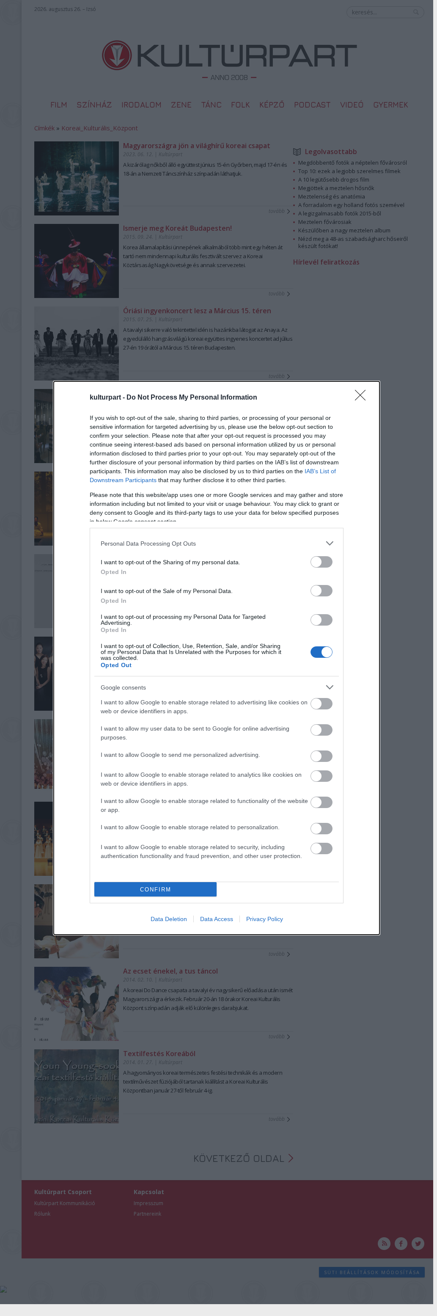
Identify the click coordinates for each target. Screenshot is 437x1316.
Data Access (216, 919)
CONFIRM (155, 889)
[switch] (322, 562)
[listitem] (217, 543)
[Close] (363, 398)
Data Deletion (169, 919)
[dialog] (216, 658)
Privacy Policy (264, 919)
